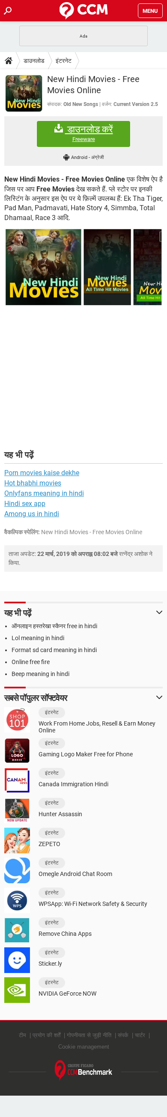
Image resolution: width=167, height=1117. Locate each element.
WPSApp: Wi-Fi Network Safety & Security (93, 903)
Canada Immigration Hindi (73, 784)
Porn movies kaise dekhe (41, 473)
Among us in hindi (31, 514)
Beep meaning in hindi (40, 673)
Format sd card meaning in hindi (54, 650)
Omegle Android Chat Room (75, 873)
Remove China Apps (65, 933)
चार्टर (140, 1035)
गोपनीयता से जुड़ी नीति (89, 1035)
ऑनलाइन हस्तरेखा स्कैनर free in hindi (54, 626)
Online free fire (31, 661)
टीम (22, 1035)
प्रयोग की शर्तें (46, 1035)
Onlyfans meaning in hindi (44, 493)
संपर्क (123, 1035)
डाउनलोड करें (89, 133)
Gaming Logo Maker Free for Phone (86, 754)
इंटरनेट (64, 60)
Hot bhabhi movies (32, 483)
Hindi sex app (24, 504)
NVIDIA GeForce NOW (67, 993)
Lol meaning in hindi (38, 638)
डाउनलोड (34, 60)
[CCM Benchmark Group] (83, 1070)
